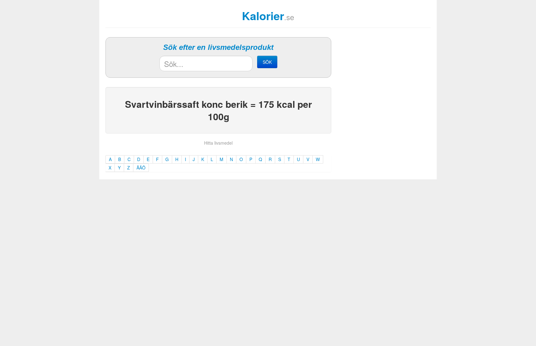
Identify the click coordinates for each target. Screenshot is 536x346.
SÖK (267, 62)
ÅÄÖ (140, 167)
